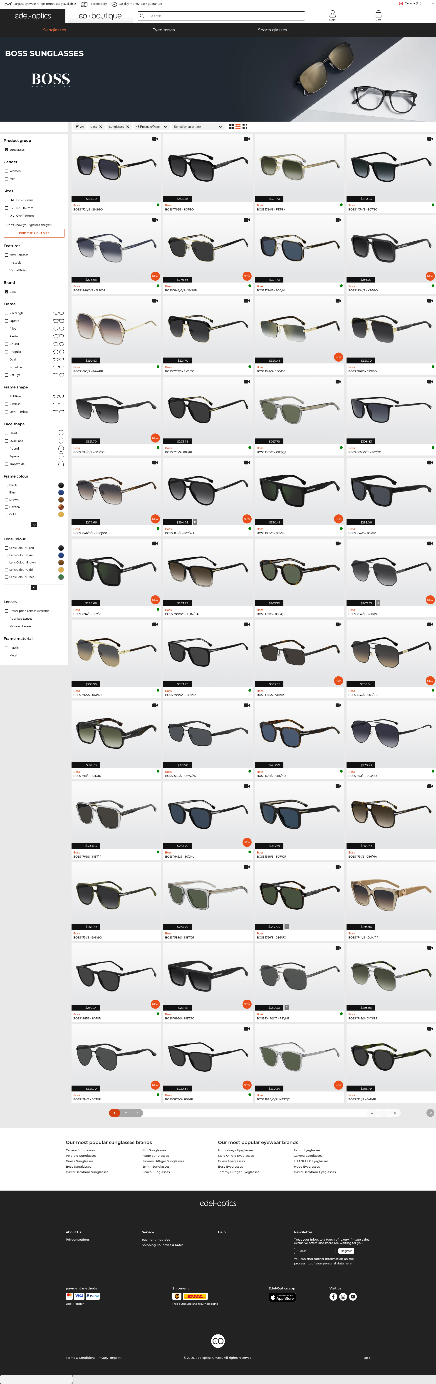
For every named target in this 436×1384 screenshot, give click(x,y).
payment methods (156, 1239)
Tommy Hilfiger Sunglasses (163, 1161)
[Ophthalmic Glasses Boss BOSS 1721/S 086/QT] (299, 570)
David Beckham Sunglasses (87, 1172)
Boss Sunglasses (78, 1166)
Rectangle (16, 313)
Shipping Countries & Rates (162, 1245)
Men (12, 178)
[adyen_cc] (69, 1296)
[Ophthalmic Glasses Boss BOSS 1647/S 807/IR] (391, 489)
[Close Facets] (34, 127)
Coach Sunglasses (156, 1172)
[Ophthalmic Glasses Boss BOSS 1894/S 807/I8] (116, 570)
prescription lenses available (29, 611)
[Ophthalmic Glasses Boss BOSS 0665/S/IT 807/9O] (391, 408)
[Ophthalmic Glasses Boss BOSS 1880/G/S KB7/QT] (299, 1055)
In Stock (15, 262)
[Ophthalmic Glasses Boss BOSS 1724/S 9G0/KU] (299, 246)
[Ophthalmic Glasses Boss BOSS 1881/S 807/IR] (116, 974)
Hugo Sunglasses (155, 1155)
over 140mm (22, 215)
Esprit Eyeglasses (307, 1150)
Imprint (115, 1357)
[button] (32, 16)
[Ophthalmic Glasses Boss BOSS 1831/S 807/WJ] (208, 489)
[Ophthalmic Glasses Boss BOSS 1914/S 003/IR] (116, 1055)
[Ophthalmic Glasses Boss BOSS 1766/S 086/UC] (299, 893)
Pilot (13, 328)
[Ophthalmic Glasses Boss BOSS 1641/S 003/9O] (391, 732)
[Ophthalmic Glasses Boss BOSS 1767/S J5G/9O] (391, 327)
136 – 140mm (23, 208)
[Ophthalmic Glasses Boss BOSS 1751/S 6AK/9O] (116, 893)
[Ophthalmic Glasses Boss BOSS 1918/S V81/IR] (299, 651)
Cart (378, 19)
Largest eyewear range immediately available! (45, 3)
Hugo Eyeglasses (307, 1166)
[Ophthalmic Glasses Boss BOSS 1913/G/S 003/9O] (116, 408)
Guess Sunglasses (79, 1161)
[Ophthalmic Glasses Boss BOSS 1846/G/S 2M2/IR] (208, 246)
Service (148, 1232)
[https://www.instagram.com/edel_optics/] (343, 1297)
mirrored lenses (20, 626)
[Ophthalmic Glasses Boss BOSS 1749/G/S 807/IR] (208, 651)
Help (222, 1232)
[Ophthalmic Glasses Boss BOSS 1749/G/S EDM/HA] (208, 570)
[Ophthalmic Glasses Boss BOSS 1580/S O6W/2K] (208, 732)
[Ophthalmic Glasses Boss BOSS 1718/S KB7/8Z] (116, 732)
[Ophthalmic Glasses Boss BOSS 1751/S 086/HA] (391, 812)
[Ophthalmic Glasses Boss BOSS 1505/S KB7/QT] (299, 408)
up (366, 1357)
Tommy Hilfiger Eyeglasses (238, 1172)
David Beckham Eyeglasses (315, 1172)
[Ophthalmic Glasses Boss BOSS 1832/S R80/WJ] (391, 570)
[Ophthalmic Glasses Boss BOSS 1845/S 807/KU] (208, 812)
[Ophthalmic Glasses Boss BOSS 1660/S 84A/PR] (116, 327)
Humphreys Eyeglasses (236, 1150)
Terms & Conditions (80, 1357)
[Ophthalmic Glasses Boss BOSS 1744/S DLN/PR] (391, 893)
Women (15, 171)
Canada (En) (413, 3)
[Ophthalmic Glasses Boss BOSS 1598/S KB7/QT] (208, 893)
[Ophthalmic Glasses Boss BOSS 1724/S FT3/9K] (299, 165)
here (348, 1263)
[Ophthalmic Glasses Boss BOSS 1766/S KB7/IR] (116, 812)
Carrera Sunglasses (80, 1150)
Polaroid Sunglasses (81, 1155)
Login (332, 19)
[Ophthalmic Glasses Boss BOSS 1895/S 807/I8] (299, 489)
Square (14, 321)
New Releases (19, 255)
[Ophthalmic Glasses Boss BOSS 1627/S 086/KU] (299, 732)
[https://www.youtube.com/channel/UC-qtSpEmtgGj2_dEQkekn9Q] (353, 1297)
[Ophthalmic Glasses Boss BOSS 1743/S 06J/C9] (116, 651)
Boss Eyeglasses (230, 1166)
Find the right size (34, 233)
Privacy (102, 1357)
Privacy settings (78, 1239)
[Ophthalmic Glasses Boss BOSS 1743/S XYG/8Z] (391, 974)
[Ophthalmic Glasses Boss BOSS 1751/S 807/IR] (208, 408)
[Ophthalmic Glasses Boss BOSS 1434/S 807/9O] (391, 165)
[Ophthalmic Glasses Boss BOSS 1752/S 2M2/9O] (208, 327)
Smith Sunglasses (156, 1166)
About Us (73, 1232)
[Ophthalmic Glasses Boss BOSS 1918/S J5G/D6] (299, 327)
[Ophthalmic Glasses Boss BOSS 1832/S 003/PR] (391, 651)
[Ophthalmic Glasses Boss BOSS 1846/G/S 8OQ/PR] (116, 489)
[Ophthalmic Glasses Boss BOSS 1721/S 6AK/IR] (391, 1055)
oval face (16, 441)
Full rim (15, 396)
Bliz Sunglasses (154, 1150)
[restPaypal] (93, 1296)
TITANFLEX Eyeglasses (311, 1161)
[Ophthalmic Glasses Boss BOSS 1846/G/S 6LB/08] (116, 246)
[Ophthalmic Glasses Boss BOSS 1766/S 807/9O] (208, 165)
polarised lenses (21, 618)
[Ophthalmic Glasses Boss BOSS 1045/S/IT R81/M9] (299, 974)
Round (14, 448)
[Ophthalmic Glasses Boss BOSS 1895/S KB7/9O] (208, 974)
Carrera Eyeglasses (308, 1155)
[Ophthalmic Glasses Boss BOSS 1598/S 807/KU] (299, 812)
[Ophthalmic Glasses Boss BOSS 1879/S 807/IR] (208, 1055)
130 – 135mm (22, 200)
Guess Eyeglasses (231, 1161)
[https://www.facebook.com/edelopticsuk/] (333, 1297)
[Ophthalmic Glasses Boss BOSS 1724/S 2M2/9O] (116, 165)
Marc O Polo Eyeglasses (236, 1155)
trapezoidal (17, 464)
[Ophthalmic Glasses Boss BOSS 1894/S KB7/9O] (391, 246)
